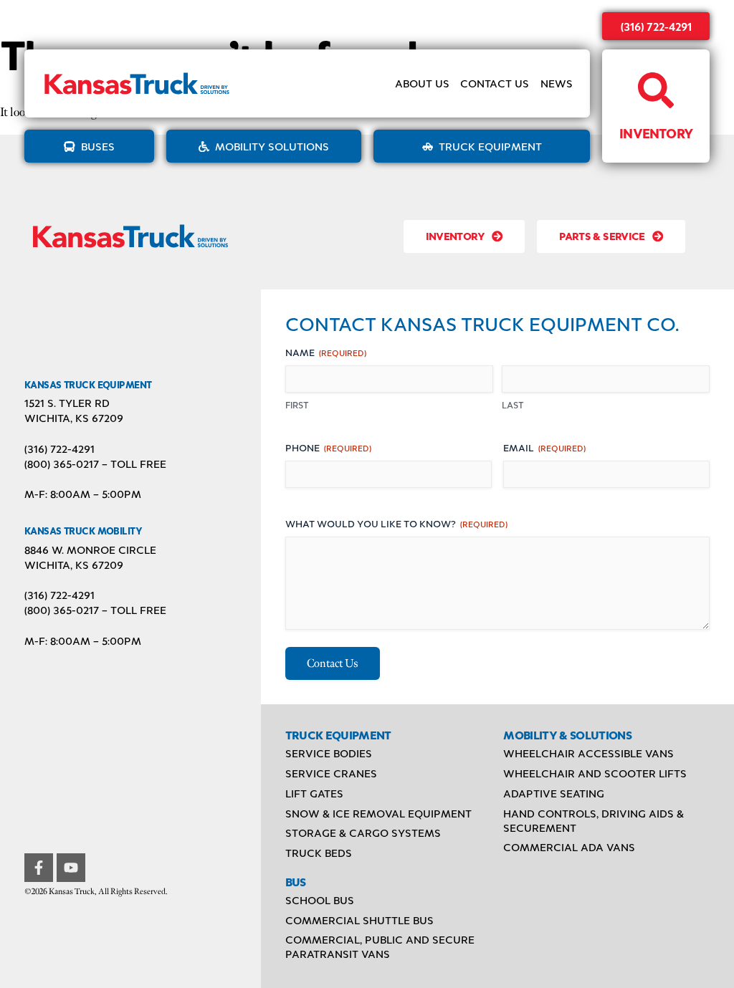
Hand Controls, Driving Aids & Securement (593, 820)
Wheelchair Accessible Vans (588, 753)
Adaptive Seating (553, 793)
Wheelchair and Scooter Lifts (595, 773)
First (297, 404)
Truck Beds (318, 852)
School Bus (319, 900)
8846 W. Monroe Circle (90, 549)
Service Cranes (331, 773)
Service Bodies (328, 753)
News (556, 83)
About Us (422, 83)
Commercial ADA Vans (569, 847)
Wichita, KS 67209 (73, 418)
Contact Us (494, 83)
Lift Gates (314, 793)
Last (513, 404)
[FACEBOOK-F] (38, 867)
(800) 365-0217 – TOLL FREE (95, 463)
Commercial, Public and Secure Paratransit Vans (380, 946)
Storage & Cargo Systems (363, 832)
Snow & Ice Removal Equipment (378, 813)
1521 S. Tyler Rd (67, 403)
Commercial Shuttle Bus (359, 920)
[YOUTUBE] (71, 867)
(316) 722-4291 (656, 26)
